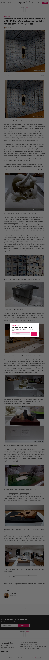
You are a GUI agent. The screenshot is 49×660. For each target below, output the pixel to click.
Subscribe (34, 334)
